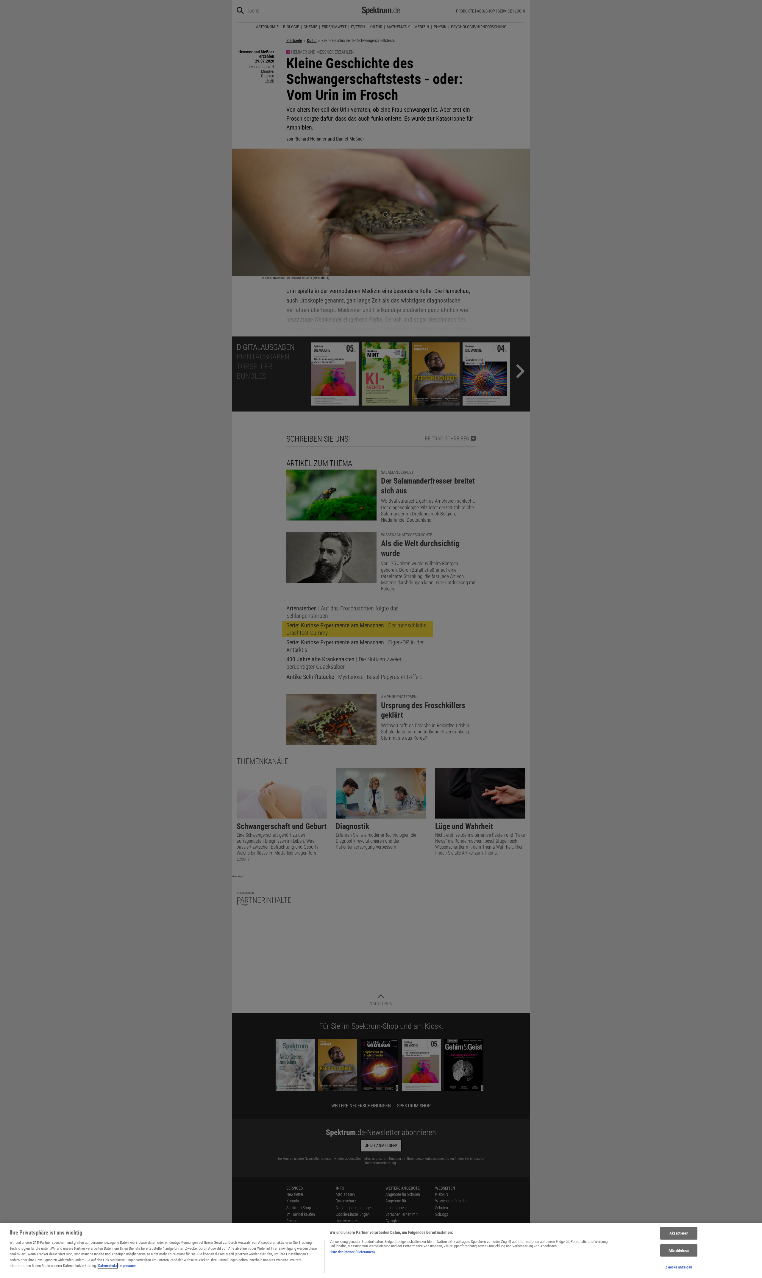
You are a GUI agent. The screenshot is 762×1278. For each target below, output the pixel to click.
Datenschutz (107, 1265)
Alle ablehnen (679, 1250)
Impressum (127, 1265)
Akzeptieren (678, 1233)
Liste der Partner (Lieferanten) (352, 1252)
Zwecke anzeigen (678, 1267)
